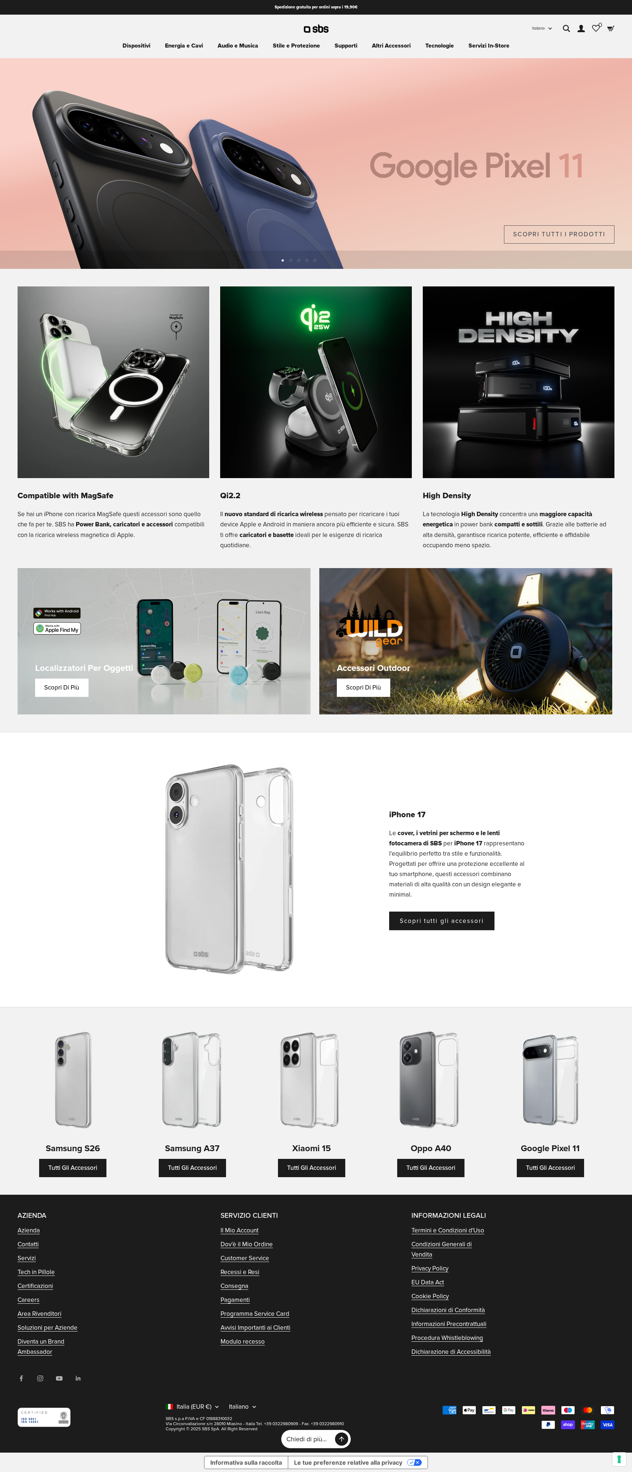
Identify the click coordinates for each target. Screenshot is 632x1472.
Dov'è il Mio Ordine (247, 1244)
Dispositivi (136, 45)
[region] (316, 163)
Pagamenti (235, 1300)
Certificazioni (35, 1286)
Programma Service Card (255, 1314)
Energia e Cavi (184, 45)
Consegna (234, 1286)
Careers (29, 1300)
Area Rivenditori (39, 1314)
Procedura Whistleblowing (447, 1338)
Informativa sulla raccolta (246, 1462)
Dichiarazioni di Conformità (448, 1310)
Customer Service (245, 1258)
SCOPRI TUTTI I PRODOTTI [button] (559, 234)
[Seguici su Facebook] (21, 1378)
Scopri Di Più (61, 687)
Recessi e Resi (240, 1272)
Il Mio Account (240, 1230)
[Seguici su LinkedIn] (78, 1378)
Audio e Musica (238, 45)
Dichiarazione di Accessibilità (451, 1352)
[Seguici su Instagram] (40, 1378)
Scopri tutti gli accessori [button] (442, 921)
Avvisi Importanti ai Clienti (255, 1328)
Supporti (346, 45)
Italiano (538, 28)
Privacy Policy (429, 1268)
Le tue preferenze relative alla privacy (348, 1462)
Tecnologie (439, 45)
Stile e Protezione (296, 45)
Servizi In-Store (489, 45)
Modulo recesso (243, 1341)
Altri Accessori (391, 45)
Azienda (29, 1230)
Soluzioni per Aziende (48, 1328)
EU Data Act (427, 1282)
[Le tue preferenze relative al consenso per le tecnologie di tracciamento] (619, 1459)
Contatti (28, 1244)
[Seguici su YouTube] (59, 1378)
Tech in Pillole (36, 1272)
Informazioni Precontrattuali (448, 1324)
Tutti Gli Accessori (72, 1168)
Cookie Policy (430, 1296)
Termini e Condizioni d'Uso (447, 1230)
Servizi (27, 1258)
